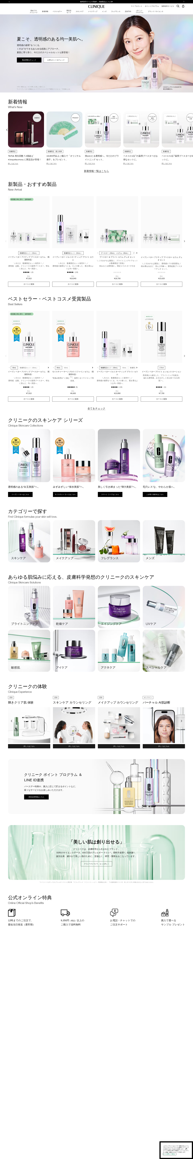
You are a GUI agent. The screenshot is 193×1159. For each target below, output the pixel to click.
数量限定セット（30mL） (29, 368)
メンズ (104, 11)
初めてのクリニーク (34, 11)
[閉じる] (186, 1148)
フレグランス (115, 11)
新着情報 (45, 11)
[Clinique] (96, 6)
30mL (14, 368)
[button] (183, 6)
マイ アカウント (136, 6)
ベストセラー (57, 11)
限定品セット (69, 11)
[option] (26, 138)
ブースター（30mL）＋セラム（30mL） (115, 253)
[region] (176, 1150)
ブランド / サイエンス (155, 11)
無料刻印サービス (168, 6)
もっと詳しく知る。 (169, 1154)
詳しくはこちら (29, 746)
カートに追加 (28, 284)
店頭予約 (128, 11)
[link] (29, 222)
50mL (66, 368)
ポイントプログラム (152, 6)
